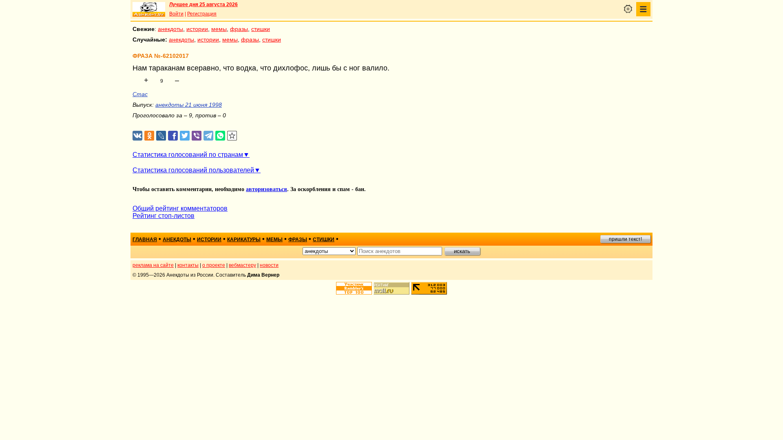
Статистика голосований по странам (188, 154)
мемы (219, 29)
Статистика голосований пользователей (193, 170)
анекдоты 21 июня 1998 (188, 104)
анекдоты (170, 29)
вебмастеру (242, 265)
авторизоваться (266, 189)
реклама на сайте (153, 265)
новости (269, 265)
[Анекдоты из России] (149, 9)
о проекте (213, 265)
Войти (176, 14)
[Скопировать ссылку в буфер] (232, 136)
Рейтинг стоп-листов (164, 215)
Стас (140, 94)
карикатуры (244, 239)
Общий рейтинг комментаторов (180, 208)
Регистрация (202, 14)
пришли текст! (625, 239)
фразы (239, 29)
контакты (188, 265)
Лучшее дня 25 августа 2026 (203, 4)
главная (145, 239)
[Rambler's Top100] (354, 288)
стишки (260, 29)
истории (197, 29)
